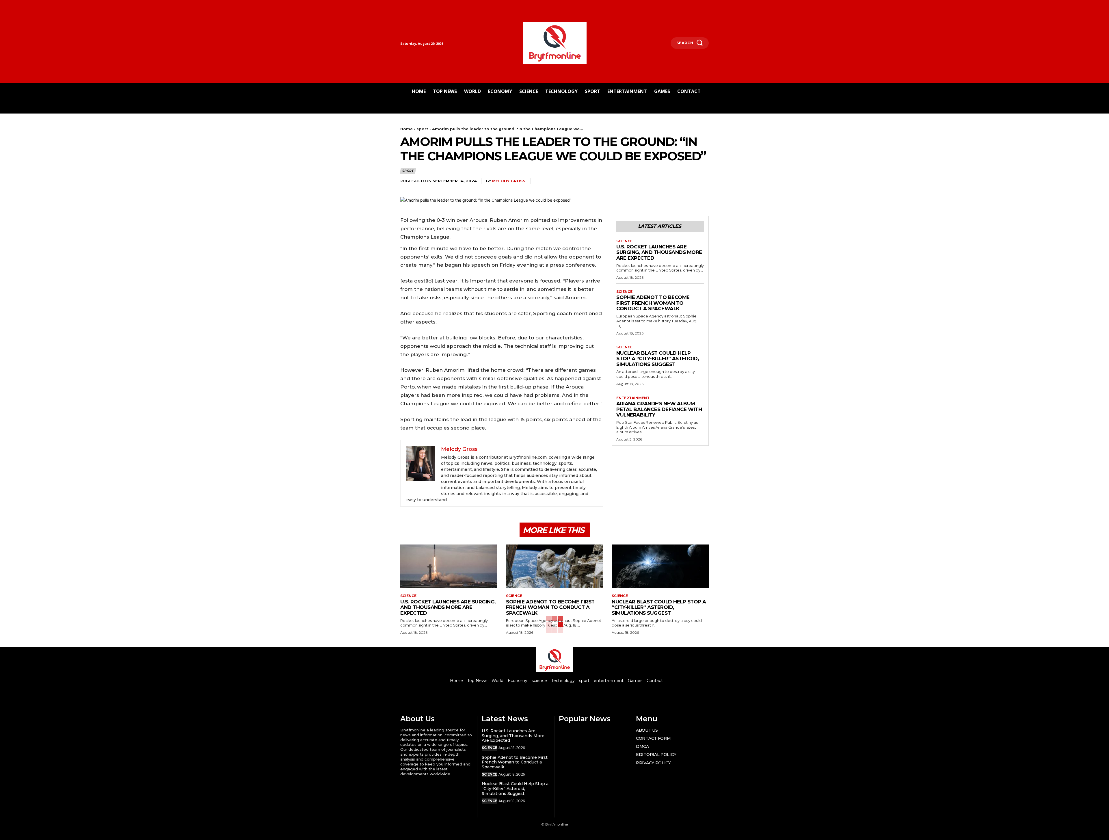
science (624, 241)
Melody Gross (508, 181)
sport (422, 129)
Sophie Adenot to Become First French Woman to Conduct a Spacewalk (653, 302)
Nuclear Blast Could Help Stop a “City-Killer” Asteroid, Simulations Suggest (657, 358)
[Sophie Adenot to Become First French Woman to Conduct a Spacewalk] (554, 566)
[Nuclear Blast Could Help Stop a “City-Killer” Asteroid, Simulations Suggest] (660, 566)
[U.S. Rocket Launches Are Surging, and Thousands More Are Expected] (448, 566)
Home (406, 129)
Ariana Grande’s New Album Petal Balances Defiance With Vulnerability (659, 409)
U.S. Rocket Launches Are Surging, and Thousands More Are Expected (659, 252)
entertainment (633, 398)
